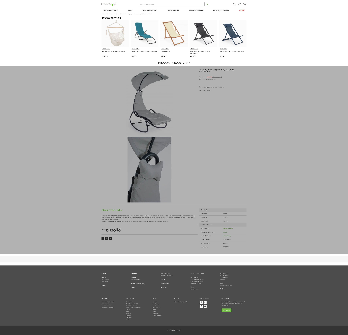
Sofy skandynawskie (195, 283)
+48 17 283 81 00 (180, 302)
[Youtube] (205, 306)
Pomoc (128, 309)
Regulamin (129, 302)
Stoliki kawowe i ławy (138, 283)
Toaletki (222, 289)
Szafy (221, 283)
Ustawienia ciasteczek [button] (107, 307)
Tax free (128, 319)
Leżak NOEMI (165, 51)
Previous (101, 41)
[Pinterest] (201, 306)
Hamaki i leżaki (228, 228)
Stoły (192, 287)
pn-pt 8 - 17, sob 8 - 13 (213, 87)
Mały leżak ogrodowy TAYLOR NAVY (232, 51)
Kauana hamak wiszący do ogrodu (114, 51)
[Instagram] (205, 302)
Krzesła (133, 277)
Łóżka (133, 287)
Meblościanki (165, 283)
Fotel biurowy (105, 279)
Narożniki (164, 287)
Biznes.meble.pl (157, 315)
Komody (134, 273)
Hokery (104, 285)
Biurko (104, 273)
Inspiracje (128, 317)
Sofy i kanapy (194, 277)
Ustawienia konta (106, 305)
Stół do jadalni (194, 289)
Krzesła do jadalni (136, 279)
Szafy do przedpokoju (226, 285)
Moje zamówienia (106, 303)
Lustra (163, 279)
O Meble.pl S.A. (157, 307)
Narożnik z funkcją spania (197, 273)
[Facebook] (201, 302)
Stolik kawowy (224, 277)
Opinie (154, 309)
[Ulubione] (239, 4)
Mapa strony (156, 313)
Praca (154, 305)
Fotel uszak (105, 281)
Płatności (128, 313)
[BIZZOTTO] (113, 230)
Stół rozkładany (224, 273)
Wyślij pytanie (207, 90)
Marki (154, 311)
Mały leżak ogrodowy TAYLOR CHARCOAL (200, 52)
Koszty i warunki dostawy (133, 307)
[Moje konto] (234, 4)
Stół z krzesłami (224, 275)
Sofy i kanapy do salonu (196, 279)
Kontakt (155, 302)
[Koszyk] (244, 4)
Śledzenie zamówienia (107, 302)
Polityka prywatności (132, 303)
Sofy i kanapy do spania (196, 281)
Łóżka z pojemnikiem (166, 275)
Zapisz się (226, 310)
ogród (225, 232)
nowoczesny (227, 236)
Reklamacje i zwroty (131, 305)
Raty (127, 311)
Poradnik (128, 315)
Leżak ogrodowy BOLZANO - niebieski (144, 51)
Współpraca (156, 303)
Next (247, 41)
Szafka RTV (223, 279)
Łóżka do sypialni (165, 273)
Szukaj (207, 4)
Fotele (104, 277)
